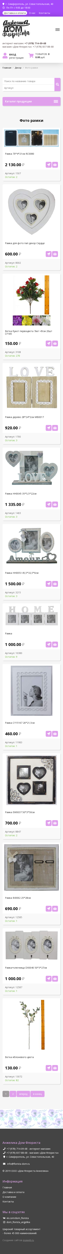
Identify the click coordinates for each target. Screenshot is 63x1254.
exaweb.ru (28, 1240)
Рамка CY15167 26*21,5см (20, 722)
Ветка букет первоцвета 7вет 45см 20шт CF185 (28, 332)
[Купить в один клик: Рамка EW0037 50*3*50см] (49, 823)
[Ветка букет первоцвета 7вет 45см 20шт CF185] (55, 343)
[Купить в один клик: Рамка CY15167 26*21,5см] (49, 734)
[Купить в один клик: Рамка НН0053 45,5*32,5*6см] (49, 584)
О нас (32, 13)
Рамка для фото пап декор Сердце (25, 243)
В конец (37, 1094)
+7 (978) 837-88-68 (17, 1152)
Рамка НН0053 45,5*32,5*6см (21, 573)
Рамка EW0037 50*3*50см (20, 812)
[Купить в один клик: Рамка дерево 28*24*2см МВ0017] (49, 428)
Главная (7, 1187)
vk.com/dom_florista (18, 1218)
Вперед (23, 1094)
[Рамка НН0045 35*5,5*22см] (55, 504)
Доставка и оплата (15, 13)
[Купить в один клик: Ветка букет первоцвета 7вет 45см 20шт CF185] (49, 343)
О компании (9, 1196)
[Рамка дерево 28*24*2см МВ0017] (55, 428)
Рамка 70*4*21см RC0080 (19, 153)
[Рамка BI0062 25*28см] (55, 909)
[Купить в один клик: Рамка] (49, 644)
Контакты (44, 13)
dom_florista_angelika (18, 1222)
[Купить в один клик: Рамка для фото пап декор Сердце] (49, 254)
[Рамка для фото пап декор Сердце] (55, 254)
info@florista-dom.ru (18, 1163)
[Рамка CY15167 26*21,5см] (55, 734)
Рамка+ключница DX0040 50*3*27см (26, 967)
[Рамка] (55, 644)
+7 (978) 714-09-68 (17, 1148)
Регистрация (16, 57)
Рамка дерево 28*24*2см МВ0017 (24, 417)
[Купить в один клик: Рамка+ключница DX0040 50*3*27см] (49, 979)
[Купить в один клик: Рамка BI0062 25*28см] (49, 909)
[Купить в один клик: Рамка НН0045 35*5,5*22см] (49, 504)
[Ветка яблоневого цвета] (55, 1068)
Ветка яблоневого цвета (19, 1057)
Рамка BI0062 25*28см (18, 898)
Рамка (8, 633)
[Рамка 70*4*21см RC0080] (55, 165)
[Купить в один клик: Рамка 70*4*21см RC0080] (49, 165)
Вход (12, 54)
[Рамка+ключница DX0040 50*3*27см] (55, 979)
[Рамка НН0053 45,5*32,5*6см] (55, 584)
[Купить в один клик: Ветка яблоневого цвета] (49, 1068)
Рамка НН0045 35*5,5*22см (20, 493)
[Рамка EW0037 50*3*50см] (55, 823)
